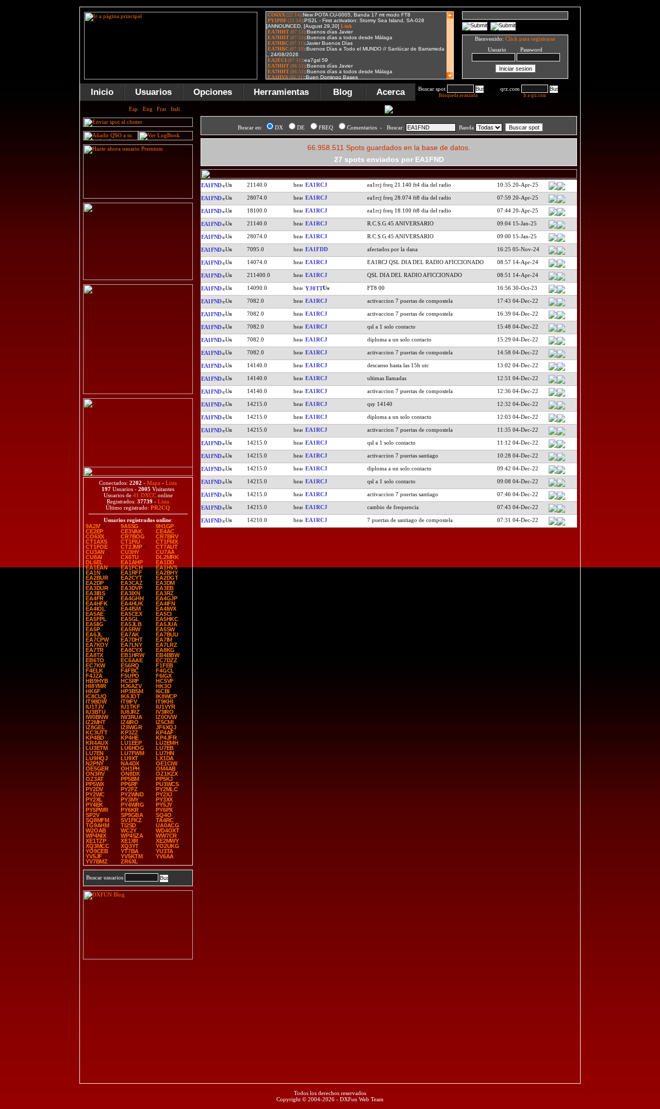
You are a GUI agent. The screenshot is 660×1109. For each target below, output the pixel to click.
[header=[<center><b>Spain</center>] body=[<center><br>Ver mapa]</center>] (561, 189)
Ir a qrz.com (534, 95)
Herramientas (281, 92)
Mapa (153, 483)
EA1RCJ (316, 185)
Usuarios (153, 92)
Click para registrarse (530, 39)
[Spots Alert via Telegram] (138, 278)
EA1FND (211, 185)
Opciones (212, 92)
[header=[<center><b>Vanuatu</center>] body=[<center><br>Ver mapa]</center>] (561, 292)
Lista (171, 483)
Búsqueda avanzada (458, 95)
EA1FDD (316, 249)
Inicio (102, 92)
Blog (343, 92)
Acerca (390, 92)
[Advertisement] (138, 1019)
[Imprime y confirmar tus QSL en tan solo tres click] (138, 392)
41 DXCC (144, 495)
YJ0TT (314, 288)
